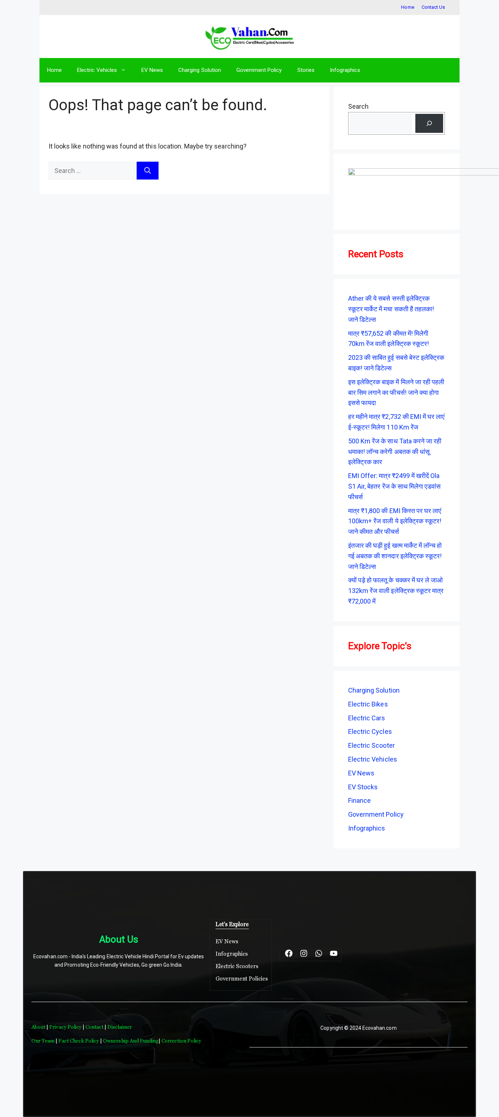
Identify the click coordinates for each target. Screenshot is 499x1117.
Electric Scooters (237, 966)
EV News (152, 70)
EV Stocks (363, 787)
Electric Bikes (368, 704)
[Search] (148, 171)
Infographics (345, 70)
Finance (359, 800)
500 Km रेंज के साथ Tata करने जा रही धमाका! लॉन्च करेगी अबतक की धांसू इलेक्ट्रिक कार (394, 451)
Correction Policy (181, 1041)
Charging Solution (199, 70)
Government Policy (259, 70)
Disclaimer (119, 1027)
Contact (94, 1027)
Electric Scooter (371, 745)
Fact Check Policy (79, 1041)
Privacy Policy (65, 1027)
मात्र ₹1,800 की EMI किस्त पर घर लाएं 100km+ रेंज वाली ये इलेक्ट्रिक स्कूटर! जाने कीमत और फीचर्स (394, 521)
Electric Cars (366, 718)
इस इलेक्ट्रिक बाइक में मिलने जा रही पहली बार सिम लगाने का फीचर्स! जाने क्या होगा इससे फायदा (396, 392)
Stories (306, 70)
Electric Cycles (370, 731)
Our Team (42, 1041)
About (38, 1027)
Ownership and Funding (131, 1041)
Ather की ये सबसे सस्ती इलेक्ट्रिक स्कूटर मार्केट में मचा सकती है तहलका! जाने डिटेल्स (391, 308)
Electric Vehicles (97, 70)
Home (407, 7)
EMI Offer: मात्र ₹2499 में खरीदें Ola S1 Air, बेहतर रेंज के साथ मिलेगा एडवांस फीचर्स (394, 486)
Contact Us (433, 7)
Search (358, 106)
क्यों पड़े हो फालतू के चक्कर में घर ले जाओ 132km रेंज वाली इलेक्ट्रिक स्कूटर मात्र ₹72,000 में (395, 590)
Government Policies (242, 978)
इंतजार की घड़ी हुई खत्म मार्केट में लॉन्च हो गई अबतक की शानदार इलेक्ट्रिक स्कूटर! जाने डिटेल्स (395, 556)
